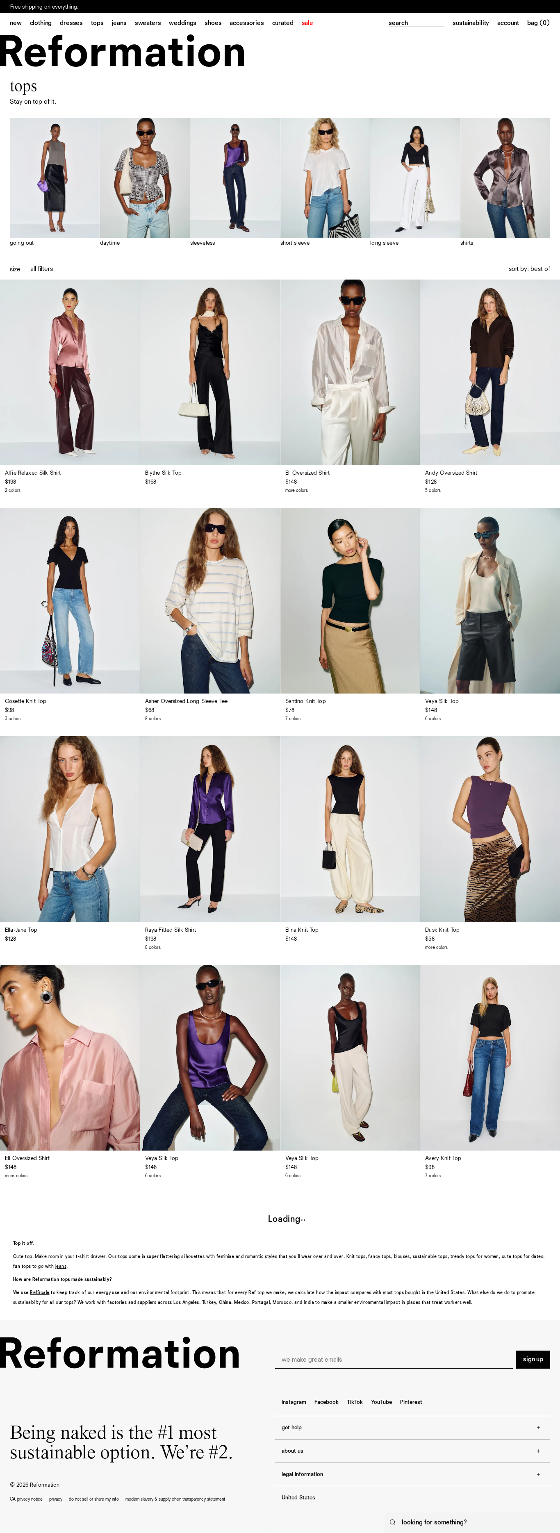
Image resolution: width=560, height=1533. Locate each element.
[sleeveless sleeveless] (235, 182)
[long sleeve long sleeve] (415, 182)
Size (15, 269)
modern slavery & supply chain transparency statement (175, 1499)
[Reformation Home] (122, 50)
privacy (55, 1499)
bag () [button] (538, 23)
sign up (533, 1359)
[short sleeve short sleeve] (325, 182)
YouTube (381, 1402)
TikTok (355, 1402)
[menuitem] (20, 23)
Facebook (326, 1402)
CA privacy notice (26, 1499)
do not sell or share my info (94, 1499)
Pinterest (411, 1402)
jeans (60, 1266)
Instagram (294, 1402)
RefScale (40, 1292)
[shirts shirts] (505, 182)
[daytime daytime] (145, 182)
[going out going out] (55, 182)
